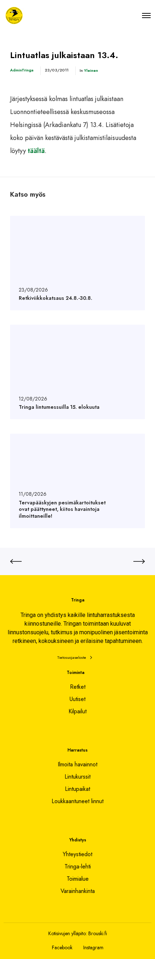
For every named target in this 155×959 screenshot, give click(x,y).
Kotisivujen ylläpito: (67, 933)
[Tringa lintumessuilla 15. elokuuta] (77, 372)
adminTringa (22, 70)
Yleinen (91, 70)
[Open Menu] (146, 15)
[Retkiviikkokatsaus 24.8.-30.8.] (77, 263)
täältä (36, 151)
